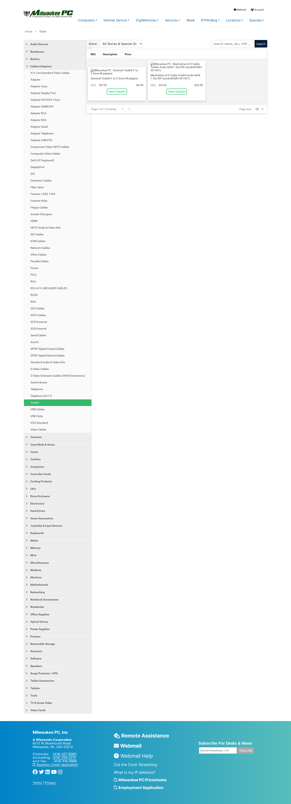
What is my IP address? (134, 772)
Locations (233, 20)
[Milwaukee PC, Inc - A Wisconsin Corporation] (40, 14)
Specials (255, 20)
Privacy (50, 783)
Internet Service (115, 20)
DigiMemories (146, 20)
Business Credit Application (57, 765)
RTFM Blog (209, 20)
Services (171, 20)
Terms (37, 783)
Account (259, 9)
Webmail (241, 9)
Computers (86, 20)
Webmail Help (136, 756)
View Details (117, 91)
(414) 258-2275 (64, 757)
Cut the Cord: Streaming (135, 764)
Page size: (245, 109)
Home (28, 31)
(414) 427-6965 (65, 754)
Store (190, 20)
